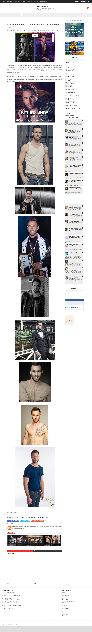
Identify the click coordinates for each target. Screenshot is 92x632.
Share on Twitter (26, 520)
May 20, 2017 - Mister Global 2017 (8, 598)
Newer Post (9, 583)
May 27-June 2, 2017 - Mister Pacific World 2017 (10, 601)
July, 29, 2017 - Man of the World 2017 (9, 607)
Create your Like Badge (80, 310)
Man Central (64, 615)
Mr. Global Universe (65, 602)
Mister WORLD (67, 67)
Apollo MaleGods (68, 303)
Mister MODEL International (70, 77)
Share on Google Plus (38, 520)
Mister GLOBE (67, 96)
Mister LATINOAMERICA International (72, 104)
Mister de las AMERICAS (69, 102)
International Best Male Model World (68, 601)
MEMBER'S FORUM (43, 1)
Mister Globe (64, 598)
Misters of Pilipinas (65, 608)
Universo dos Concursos (66, 607)
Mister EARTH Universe (69, 98)
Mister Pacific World (68, 79)
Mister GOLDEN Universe (69, 89)
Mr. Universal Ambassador (66, 595)
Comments (68, 293)
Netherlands (51, 30)
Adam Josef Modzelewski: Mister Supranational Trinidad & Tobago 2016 (75, 229)
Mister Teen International (69, 115)
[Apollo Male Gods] (68, 307)
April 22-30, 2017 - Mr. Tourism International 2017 (11, 596)
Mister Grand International (69, 86)
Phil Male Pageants (65, 612)
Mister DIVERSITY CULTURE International (72, 95)
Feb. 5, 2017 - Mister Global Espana (8, 592)
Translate (73, 62)
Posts (67, 291)
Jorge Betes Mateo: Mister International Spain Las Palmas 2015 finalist (75, 253)
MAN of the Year (68, 82)
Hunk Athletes (29, 1)
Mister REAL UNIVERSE (69, 83)
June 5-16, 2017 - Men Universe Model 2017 (10, 602)
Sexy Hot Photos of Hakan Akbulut (75, 173)
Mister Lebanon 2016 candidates (75, 143)
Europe (20, 30)
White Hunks (57, 30)
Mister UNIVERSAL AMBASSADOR (71, 75)
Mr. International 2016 (42, 30)
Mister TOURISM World (69, 85)
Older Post (60, 583)
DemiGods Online (65, 614)
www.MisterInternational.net (25, 70)
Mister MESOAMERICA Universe (71, 105)
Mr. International (33, 30)
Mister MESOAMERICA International (71, 107)
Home (4, 1)
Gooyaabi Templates (12, 624)
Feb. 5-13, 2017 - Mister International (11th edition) (11, 593)
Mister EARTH (67, 99)
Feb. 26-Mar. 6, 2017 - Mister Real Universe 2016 (11, 595)
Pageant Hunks (9, 1)
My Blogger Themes (20, 623)
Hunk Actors (16, 1)
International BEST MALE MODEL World (72, 108)
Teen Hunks (36, 1)
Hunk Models (23, 1)
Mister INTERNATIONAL (69, 69)
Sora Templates (10, 623)
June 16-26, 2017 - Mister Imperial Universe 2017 (11, 604)
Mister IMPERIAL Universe (70, 92)
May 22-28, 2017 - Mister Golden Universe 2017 (10, 599)
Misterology (64, 611)
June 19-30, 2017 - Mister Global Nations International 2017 (12, 605)
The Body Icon (64, 605)
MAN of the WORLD (68, 88)
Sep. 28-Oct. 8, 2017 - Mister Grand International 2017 (11, 609)
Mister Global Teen (68, 113)
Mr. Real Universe (65, 596)
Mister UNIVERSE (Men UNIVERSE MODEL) (73, 72)
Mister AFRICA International (70, 101)
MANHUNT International (69, 70)
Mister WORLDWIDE (68, 93)
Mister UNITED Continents (69, 80)
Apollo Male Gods (42, 7)
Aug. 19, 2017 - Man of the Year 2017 (8, 608)
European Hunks (25, 30)
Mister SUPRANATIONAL (69, 76)
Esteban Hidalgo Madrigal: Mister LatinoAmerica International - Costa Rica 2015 (75, 277)
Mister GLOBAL (68, 73)
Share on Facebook (14, 520)
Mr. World (63, 592)
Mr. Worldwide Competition (67, 599)
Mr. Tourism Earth (65, 604)
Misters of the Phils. (65, 609)
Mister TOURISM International (70, 91)
